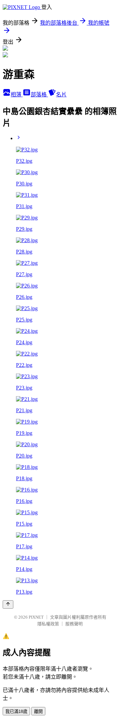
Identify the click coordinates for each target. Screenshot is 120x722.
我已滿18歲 (16, 711)
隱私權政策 (48, 623)
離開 (38, 711)
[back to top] (8, 604)
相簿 (17, 94)
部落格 (39, 94)
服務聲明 (74, 623)
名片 (61, 94)
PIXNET (36, 617)
